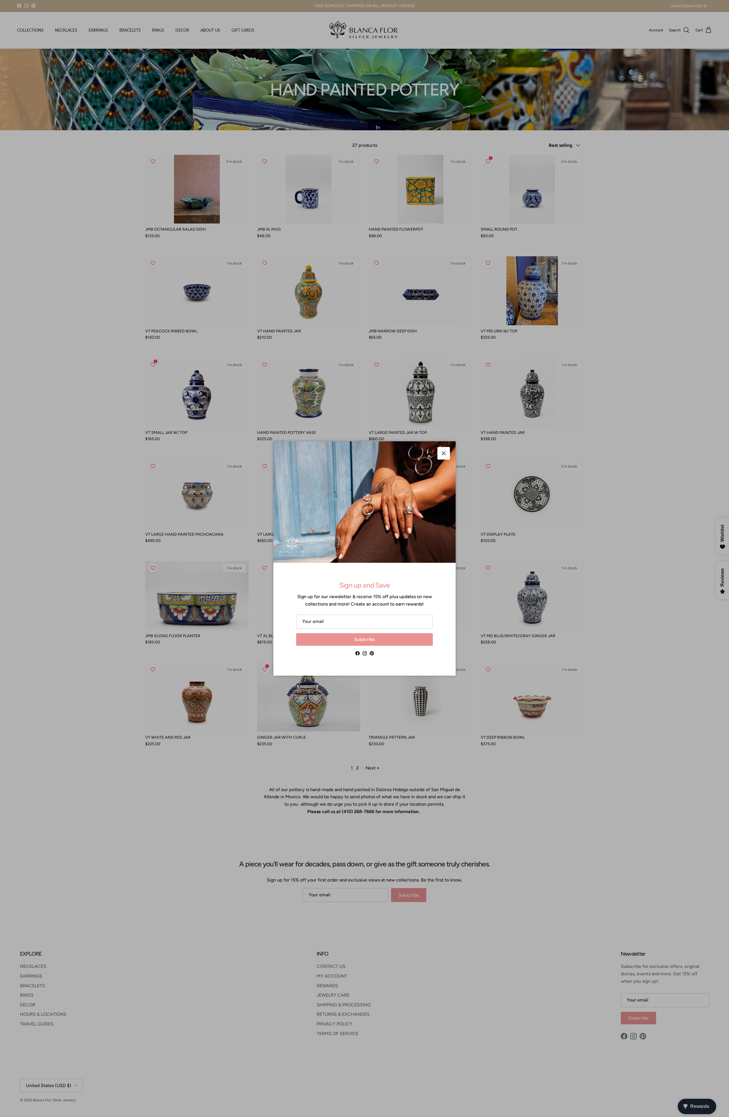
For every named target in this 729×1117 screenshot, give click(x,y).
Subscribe (364, 639)
